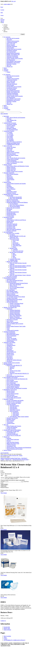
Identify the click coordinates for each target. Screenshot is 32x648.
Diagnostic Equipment (12, 46)
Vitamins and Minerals (12, 339)
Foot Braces (9, 361)
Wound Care (10, 66)
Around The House (11, 147)
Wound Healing (10, 341)
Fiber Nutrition (10, 187)
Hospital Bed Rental (11, 282)
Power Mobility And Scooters (14, 61)
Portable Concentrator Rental (16, 303)
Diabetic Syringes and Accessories (15, 171)
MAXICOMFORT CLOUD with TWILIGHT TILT (17, 236)
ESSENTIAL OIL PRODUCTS (14, 365)
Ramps (8, 327)
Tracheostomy (10, 422)
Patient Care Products (12, 163)
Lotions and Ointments (12, 427)
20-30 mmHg (10, 136)
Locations (2, 9)
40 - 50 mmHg (10, 139)
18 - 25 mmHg (10, 135)
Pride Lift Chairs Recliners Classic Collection (20, 275)
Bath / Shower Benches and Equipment (16, 117)
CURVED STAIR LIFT (12, 434)
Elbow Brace (10, 348)
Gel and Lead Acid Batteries (13, 385)
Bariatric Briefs (10, 221)
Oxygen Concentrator (15, 304)
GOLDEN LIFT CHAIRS (13, 233)
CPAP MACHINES (14, 405)
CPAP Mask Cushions (15, 409)
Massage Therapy (11, 391)
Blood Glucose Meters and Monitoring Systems (18, 166)
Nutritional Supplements (12, 55)
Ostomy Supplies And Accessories (15, 58)
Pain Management (11, 59)
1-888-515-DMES (7, 4)
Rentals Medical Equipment (13, 53)
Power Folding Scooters (12, 381)
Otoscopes (9, 175)
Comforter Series (13, 260)
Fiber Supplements (11, 333)
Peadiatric (9, 190)
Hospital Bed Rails (11, 213)
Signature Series (13, 248)
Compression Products (12, 42)
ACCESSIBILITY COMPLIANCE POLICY (14, 640)
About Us (6, 69)
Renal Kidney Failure (12, 191)
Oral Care (9, 156)
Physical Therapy (11, 392)
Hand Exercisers (10, 395)
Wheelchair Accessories (12, 319)
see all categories (4, 452)
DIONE (14, 255)
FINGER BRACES (11, 352)
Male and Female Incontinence (14, 229)
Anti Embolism (10, 140)
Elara (14, 256)
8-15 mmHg (9, 132)
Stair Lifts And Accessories (13, 38)
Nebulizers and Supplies (12, 418)
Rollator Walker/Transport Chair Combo (16, 326)
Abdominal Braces (11, 345)
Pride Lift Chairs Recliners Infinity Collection (20, 265)
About (2, 12)
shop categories (4, 113)
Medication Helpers (11, 154)
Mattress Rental (13, 286)
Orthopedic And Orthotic (12, 57)
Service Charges (7, 450)
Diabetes (9, 185)
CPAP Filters (16, 415)
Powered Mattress (14, 203)
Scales (8, 180)
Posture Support (10, 354)
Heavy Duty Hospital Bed (16, 198)
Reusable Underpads (11, 230)
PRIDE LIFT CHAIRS (12, 261)
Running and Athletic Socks (13, 143)
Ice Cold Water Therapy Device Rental (16, 296)
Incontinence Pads (11, 226)
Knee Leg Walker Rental (12, 292)
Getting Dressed (10, 151)
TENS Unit (9, 374)
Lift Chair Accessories (12, 276)
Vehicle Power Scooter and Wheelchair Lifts (17, 378)
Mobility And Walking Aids (13, 54)
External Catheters (11, 125)
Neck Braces (10, 343)
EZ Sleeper (12, 234)
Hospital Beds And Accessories (14, 49)
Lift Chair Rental (11, 290)
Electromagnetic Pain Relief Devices (15, 376)
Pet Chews (12, 372)
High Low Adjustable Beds (13, 201)
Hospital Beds (10, 195)
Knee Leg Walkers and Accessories (15, 323)
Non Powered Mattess (15, 206)
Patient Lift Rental (11, 294)
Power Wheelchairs (11, 383)
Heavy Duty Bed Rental (15, 284)
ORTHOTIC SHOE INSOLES (14, 360)
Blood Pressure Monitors (12, 174)
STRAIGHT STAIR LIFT (13, 431)
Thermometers (10, 178)
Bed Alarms (9, 209)
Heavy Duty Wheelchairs (15, 315)
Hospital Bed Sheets (11, 214)
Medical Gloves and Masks (13, 152)
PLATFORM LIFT (11, 432)
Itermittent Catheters (11, 128)
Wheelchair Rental (11, 279)
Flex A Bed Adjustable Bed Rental (15, 280)
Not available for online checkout (9, 455)
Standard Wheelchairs (15, 312)
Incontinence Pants (11, 228)
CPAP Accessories (14, 411)
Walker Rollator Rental (12, 300)
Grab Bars (9, 119)
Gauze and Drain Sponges (13, 442)
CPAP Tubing (16, 414)
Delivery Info (7, 628)
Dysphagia (9, 186)
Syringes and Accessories (12, 159)
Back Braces (10, 356)
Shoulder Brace (10, 353)
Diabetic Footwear (11, 167)
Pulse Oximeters (10, 420)
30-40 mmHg (10, 137)
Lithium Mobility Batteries (13, 387)
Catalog (2, 459)
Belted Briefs (10, 222)
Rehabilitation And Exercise (13, 62)
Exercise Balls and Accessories (14, 397)
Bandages (9, 438)
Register (2, 19)
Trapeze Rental (13, 288)
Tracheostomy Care (11, 446)
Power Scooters (10, 380)
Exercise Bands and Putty (13, 393)
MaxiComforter (16, 244)
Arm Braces (9, 346)
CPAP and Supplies (11, 404)
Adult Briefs (9, 218)
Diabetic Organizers (11, 168)
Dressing (9, 440)
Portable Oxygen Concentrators (14, 401)
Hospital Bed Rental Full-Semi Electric (19, 283)
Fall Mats (9, 210)
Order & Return (7, 629)
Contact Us (3, 620)
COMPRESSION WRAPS (13, 144)
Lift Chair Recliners (11, 51)
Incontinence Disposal (12, 225)
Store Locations (7, 636)
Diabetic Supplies (11, 45)
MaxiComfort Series (14, 238)
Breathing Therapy (11, 419)
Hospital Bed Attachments (13, 211)
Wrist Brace (9, 349)
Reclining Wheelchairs (15, 314)
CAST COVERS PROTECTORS (15, 162)
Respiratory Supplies (11, 64)
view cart (13, 1)
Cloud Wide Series (17, 245)
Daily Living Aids (11, 43)
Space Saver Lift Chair (18, 251)
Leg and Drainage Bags (12, 129)
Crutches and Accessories (13, 330)
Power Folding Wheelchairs (13, 384)
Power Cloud (16, 240)
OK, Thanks (19, 455)
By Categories (7, 37)
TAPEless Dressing (11, 444)
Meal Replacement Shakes (13, 334)
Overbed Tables (10, 215)
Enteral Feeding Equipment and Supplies (16, 183)
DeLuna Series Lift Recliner (16, 252)
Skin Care (9, 65)
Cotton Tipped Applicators (13, 439)
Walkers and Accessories (12, 322)
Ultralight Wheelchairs (15, 310)
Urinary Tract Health (11, 338)
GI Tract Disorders (11, 189)
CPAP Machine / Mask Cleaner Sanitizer (19, 416)
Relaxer (14, 246)
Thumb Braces (10, 350)
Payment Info (7, 627)
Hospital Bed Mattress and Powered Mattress (17, 202)
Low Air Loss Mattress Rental (17, 287)
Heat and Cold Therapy (12, 396)
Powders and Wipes (11, 428)
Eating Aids (9, 149)
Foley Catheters (10, 127)
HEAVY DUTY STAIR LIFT (14, 435)
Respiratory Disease (11, 193)
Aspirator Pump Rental (12, 298)
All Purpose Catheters (12, 124)
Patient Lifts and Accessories (13, 207)
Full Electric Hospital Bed (16, 197)
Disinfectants (10, 148)
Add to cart (3, 486)
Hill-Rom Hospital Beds (12, 199)
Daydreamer (15, 242)
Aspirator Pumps (10, 423)
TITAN (14, 257)
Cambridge (15, 249)
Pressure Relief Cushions (12, 155)
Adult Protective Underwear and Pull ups (16, 220)
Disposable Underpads (12, 224)
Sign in (2, 21)
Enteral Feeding (10, 47)
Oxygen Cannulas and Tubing (14, 403)
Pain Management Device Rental (14, 299)
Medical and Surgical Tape (13, 443)
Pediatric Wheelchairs (15, 317)
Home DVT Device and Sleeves (14, 141)
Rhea (14, 253)
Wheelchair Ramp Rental (12, 295)
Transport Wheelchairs (15, 311)
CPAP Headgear (13, 408)
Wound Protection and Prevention (14, 449)
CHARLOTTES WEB (15, 370)
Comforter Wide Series (15, 259)
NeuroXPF (12, 366)
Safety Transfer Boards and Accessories (16, 158)
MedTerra (12, 368)
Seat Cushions (10, 321)
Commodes (9, 121)
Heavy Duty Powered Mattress (17, 205)
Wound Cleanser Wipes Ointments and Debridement (19, 447)
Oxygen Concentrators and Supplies (15, 400)
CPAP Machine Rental (15, 306)
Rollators (9, 325)
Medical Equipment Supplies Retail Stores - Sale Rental (14, 458)
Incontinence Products (12, 50)
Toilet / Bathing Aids (11, 120)
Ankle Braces (10, 358)
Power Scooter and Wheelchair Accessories (17, 388)
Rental (5, 68)
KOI (11, 369)
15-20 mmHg (10, 133)
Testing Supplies (10, 179)
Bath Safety (9, 39)
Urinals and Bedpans (11, 160)
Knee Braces (10, 357)
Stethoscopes (10, 176)
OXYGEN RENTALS (12, 302)
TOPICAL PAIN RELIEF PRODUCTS (19, 373)
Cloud (14, 241)
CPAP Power (16, 412)
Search (22, 34)
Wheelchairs (9, 308)
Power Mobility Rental (12, 291)
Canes (8, 329)
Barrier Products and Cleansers (14, 426)
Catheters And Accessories (13, 41)
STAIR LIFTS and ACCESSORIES (12, 430)
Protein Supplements (11, 335)
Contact (2, 15)
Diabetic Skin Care (11, 170)
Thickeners (9, 337)
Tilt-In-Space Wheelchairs (16, 318)
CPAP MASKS (13, 407)
